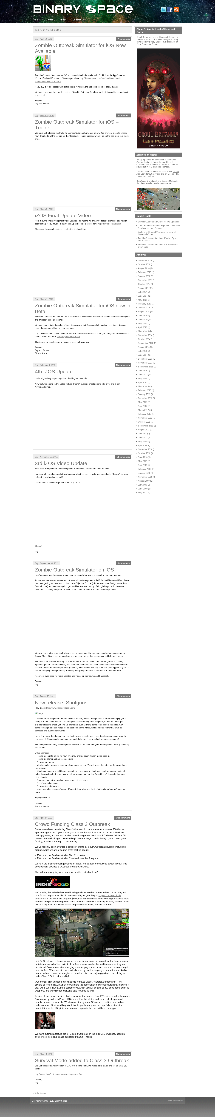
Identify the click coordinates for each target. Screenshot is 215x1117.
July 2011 (142, 433)
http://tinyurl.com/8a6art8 (109, 224)
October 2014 (144, 339)
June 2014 (142, 355)
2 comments (124, 115)
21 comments (123, 696)
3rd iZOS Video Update (61, 463)
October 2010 (144, 453)
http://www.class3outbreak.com (60, 708)
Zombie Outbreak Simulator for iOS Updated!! (159, 222)
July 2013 (142, 370)
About (63, 19)
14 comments (123, 457)
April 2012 (142, 406)
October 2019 (144, 264)
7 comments (124, 39)
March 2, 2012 (46, 209)
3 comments (124, 299)
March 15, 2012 (47, 115)
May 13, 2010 (46, 1054)
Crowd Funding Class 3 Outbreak (72, 824)
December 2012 (145, 398)
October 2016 (144, 308)
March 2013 (143, 386)
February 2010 (144, 469)
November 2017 (145, 280)
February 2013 (144, 390)
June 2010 (142, 457)
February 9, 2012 (47, 365)
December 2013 (145, 359)
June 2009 (142, 489)
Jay (36, 39)
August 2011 (143, 430)
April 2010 (142, 465)
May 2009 (142, 493)
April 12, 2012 (46, 39)
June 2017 (142, 296)
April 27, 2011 (46, 818)
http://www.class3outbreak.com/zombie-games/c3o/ (58, 1074)
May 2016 (142, 323)
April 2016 (142, 327)
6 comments (124, 563)
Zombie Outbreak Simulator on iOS (74, 570)
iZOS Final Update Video (63, 215)
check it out (46, 1037)
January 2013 (144, 394)
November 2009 (145, 477)
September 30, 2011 (49, 563)
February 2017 (144, 304)
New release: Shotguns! (62, 702)
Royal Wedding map (105, 996)
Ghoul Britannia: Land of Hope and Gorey (155, 37)
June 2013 (142, 374)
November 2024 (145, 260)
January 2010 (144, 473)
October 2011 (144, 422)
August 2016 (144, 311)
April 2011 (142, 445)
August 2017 (144, 288)
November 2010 (145, 449)
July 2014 (142, 351)
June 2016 (142, 319)
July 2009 (142, 485)
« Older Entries (39, 1093)
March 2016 (143, 331)
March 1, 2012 (46, 299)
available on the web (163, 183)
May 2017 (142, 300)
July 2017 (142, 292)
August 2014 (144, 347)
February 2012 (144, 414)
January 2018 (144, 276)
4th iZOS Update (54, 371)
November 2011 (145, 418)
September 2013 (145, 367)
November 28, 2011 (49, 457)
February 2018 (144, 272)
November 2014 (145, 335)
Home (37, 19)
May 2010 (142, 461)
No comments (123, 209)
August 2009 (144, 481)
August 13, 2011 (47, 696)
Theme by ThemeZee (175, 1100)
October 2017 (144, 284)
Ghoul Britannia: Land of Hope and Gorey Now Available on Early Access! (159, 227)
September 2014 (145, 343)
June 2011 (142, 437)
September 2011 (145, 426)
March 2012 (143, 410)
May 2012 (142, 402)
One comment (123, 818)
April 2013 (142, 382)
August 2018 (144, 268)
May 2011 (142, 441)
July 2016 (142, 315)
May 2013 (142, 378)
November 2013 (145, 363)
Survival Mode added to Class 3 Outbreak (82, 1060)
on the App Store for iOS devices (157, 172)
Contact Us (79, 19)
